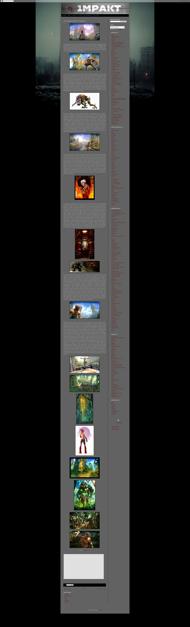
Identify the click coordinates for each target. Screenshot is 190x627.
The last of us (114, 311)
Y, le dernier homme (115, 201)
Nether (112, 375)
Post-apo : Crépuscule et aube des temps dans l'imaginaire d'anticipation (118, 99)
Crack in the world (115, 225)
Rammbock (113, 294)
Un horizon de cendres (116, 117)
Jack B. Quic (113, 167)
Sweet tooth (113, 194)
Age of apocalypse (115, 130)
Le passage (113, 81)
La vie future (113, 258)
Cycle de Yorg (114, 48)
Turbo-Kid (113, 320)
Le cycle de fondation (115, 72)
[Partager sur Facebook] (71, 585)
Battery (112, 221)
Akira (112, 132)
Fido (112, 238)
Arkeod (112, 136)
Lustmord (113, 409)
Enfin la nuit (113, 52)
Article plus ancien (101, 589)
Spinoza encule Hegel (115, 108)
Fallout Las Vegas (115, 361)
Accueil (64, 15)
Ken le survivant (114, 174)
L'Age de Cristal (114, 249)
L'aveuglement (114, 63)
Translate (120, 29)
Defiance (113, 351)
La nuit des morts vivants (116, 252)
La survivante (114, 180)
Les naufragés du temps (116, 183)
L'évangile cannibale (115, 64)
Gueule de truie (114, 58)
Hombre (113, 164)
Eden (112, 153)
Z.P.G (112, 329)
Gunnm (112, 162)
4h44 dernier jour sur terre (116, 211)
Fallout (112, 234)
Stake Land (113, 300)
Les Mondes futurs (115, 271)
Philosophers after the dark (116, 291)
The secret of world (115, 385)
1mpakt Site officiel (115, 426)
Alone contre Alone (115, 36)
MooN (112, 282)
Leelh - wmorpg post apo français (118, 367)
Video (69, 15)
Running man (114, 295)
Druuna (112, 151)
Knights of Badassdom (115, 247)
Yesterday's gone (114, 123)
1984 (112, 34)
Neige (112, 189)
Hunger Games (114, 243)
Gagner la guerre (114, 57)
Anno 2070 (113, 340)
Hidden (112, 241)
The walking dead (115, 198)
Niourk (112, 93)
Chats (112, 142)
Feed (112, 55)
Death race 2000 (114, 228)
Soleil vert (113, 299)
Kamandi (113, 173)
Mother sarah (114, 186)
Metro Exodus (114, 372)
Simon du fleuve (114, 192)
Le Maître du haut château (116, 78)
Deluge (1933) (114, 230)
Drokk (112, 402)
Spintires (113, 381)
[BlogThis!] (68, 585)
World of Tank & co (115, 396)
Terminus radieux (114, 111)
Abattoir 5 (113, 216)
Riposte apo (113, 103)
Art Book (75, 15)
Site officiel (96, 15)
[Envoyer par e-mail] (67, 585)
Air (111, 218)
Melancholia (113, 279)
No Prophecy (114, 412)
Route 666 (113, 105)
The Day (113, 306)
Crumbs (113, 227)
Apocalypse (113, 135)
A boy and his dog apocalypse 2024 (118, 213)
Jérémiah (113, 168)
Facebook (67, 601)
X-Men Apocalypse (115, 327)
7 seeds (113, 129)
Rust (112, 378)
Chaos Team (113, 141)
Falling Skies (114, 233)
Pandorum (113, 288)
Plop (112, 96)
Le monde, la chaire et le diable (117, 267)
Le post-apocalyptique (115, 83)
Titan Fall (113, 390)
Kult (112, 177)
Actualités (67, 594)
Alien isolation (114, 336)
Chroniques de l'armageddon (117, 43)
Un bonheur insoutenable (116, 114)
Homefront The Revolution (116, 364)
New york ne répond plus (116, 283)
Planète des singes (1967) (116, 292)
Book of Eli (113, 224)
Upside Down (114, 321)
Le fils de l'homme (115, 265)
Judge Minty (113, 246)
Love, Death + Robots (115, 274)
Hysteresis (113, 60)
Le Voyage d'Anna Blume (116, 84)
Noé (112, 285)
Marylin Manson (114, 411)
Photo (80, 15)
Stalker (112, 302)
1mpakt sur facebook (115, 427)
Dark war (113, 144)
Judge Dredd (114, 171)
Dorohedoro (113, 148)
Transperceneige (114, 200)
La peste (113, 67)
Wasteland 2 (113, 395)
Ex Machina (113, 54)
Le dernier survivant (115, 264)
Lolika (112, 185)
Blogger (100, 610)
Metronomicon (114, 90)
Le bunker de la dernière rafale (117, 262)
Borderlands (113, 345)
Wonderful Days (114, 326)
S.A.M (112, 191)
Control (112, 348)
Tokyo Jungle (114, 392)
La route (113, 71)
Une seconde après (115, 120)
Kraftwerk (113, 408)
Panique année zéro (115, 289)
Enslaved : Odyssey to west (116, 358)
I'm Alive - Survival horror (116, 366)
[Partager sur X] (70, 585)
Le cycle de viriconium (115, 74)
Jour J (112, 170)
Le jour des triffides (115, 77)
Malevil (112, 87)
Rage (112, 376)
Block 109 (113, 139)
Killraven (113, 176)
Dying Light (113, 354)
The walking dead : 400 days (117, 389)
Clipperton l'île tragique (116, 45)
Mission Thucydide (115, 92)
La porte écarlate (114, 179)
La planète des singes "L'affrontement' (115, 254)
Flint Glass (113, 405)
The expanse (114, 309)
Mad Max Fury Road (115, 276)
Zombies (113, 203)
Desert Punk (113, 145)
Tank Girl (113, 195)
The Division (113, 384)
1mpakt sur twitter (114, 429)
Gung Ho (113, 160)
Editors (112, 403)
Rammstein (113, 414)
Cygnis (112, 49)
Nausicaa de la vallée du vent (117, 188)
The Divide (113, 308)
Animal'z (113, 133)
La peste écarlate (114, 69)
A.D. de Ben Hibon (115, 214)
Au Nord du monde (115, 37)
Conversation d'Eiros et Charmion (118, 46)
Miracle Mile (113, 280)
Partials (112, 95)
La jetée (113, 250)
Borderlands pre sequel (116, 346)
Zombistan (113, 205)
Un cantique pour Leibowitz (116, 116)
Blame (112, 138)
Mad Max (113, 369)
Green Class (113, 159)
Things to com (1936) (115, 315)
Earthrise (113, 355)
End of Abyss (114, 357)
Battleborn (113, 343)
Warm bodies (114, 323)
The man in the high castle (116, 312)
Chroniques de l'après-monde (117, 42)
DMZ (112, 147)
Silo (112, 106)
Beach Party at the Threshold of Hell (118, 222)
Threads (113, 317)
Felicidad (113, 154)
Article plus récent (67, 589)
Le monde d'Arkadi (115, 182)
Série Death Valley (115, 297)
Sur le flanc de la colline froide (117, 109)
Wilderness (113, 324)
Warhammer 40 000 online (116, 393)
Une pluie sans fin (115, 119)
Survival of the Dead (115, 303)
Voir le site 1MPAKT (118, 422)
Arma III (112, 341)
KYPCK (112, 406)
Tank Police (113, 197)
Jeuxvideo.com (86, 550)
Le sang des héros (115, 268)
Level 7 (112, 86)
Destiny (112, 352)
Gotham (113, 240)
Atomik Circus (114, 219)
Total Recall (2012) (115, 318)
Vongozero (113, 122)
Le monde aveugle (115, 80)
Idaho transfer (114, 244)
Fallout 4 (113, 360)
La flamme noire (114, 66)
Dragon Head (114, 150)
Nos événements (88, 15)
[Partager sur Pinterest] (72, 585)
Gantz (112, 156)
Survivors (113, 305)
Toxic (112, 113)
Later (112, 261)
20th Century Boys (115, 210)
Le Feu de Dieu (114, 75)
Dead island (113, 349)
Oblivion (113, 286)
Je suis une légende (115, 61)
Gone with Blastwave (115, 157)
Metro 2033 (113, 89)
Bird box (113, 40)
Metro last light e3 (114, 373)
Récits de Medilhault (115, 102)
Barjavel (113, 39)
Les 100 (113, 270)
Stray (112, 382)
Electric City (113, 231)
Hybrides (113, 165)
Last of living (113, 259)
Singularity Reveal (115, 379)
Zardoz (112, 330)
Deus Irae (113, 51)
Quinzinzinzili (114, 100)
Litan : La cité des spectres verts (117, 273)
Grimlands (113, 363)
